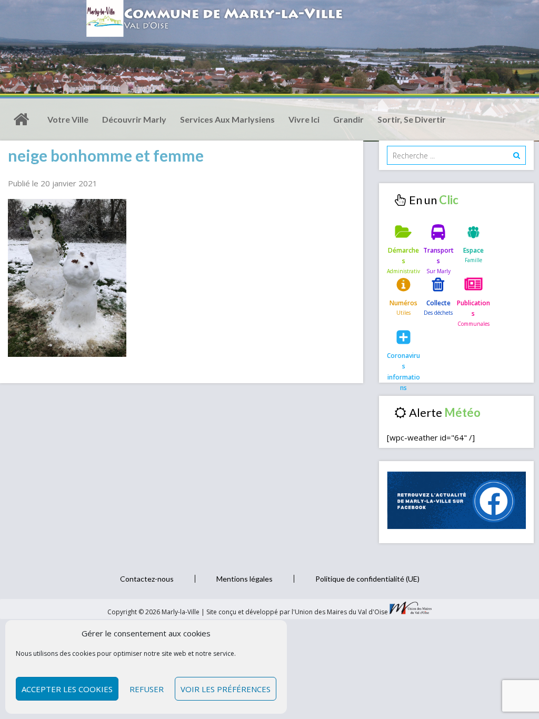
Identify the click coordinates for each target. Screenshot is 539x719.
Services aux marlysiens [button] (227, 119)
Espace (473, 250)
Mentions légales (244, 579)
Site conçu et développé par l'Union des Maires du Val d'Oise (297, 611)
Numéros (403, 302)
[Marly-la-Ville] (21, 119)
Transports (438, 255)
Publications (473, 308)
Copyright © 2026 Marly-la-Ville (154, 611)
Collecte (438, 302)
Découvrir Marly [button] (134, 119)
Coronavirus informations (403, 364)
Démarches (403, 255)
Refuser (146, 689)
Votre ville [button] (67, 119)
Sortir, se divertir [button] (411, 119)
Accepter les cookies (67, 689)
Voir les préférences (226, 689)
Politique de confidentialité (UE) (367, 579)
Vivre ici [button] (304, 119)
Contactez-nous (147, 579)
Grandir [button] (348, 119)
